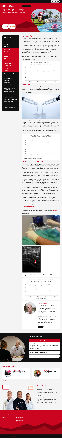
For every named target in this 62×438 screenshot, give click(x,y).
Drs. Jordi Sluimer (19, 418)
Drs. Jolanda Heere (19, 420)
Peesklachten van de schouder (8, 38)
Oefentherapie (8, 60)
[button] (16, 38)
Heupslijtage (6, 46)
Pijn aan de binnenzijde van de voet (10, 108)
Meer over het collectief (42, 406)
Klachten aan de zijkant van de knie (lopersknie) (10, 89)
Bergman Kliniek (25, 189)
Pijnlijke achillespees (8, 97)
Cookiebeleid (50, 436)
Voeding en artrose (9, 61)
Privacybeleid (57, 436)
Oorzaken (6, 53)
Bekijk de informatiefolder (28, 206)
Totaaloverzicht (7, 49)
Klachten (6, 54)
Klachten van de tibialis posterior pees (8, 102)
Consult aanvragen (55, 1)
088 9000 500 (15, 436)
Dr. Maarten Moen (19, 417)
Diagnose (6, 56)
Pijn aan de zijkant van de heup (9, 74)
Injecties (7, 68)
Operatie (7, 70)
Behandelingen (7, 58)
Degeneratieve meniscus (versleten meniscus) (9, 92)
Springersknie (7, 82)
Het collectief (18, 415)
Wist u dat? (4, 418)
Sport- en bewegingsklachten (7, 415)
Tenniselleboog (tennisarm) (7, 44)
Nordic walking (8, 63)
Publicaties (4, 417)
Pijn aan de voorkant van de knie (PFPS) (10, 85)
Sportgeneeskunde (19, 421)
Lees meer (41, 326)
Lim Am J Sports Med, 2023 (39, 170)
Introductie (6, 51)
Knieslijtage (6, 80)
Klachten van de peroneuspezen (10, 99)
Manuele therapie (8, 65)
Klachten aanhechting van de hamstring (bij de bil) (9, 78)
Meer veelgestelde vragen (54, 337)
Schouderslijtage (7, 40)
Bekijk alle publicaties (55, 366)
